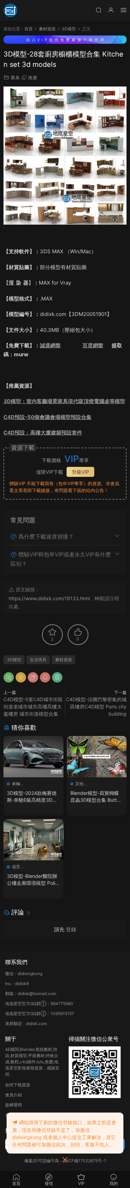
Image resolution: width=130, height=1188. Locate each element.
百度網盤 (93, 345)
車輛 (16, 783)
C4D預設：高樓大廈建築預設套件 (42, 432)
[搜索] (98, 10)
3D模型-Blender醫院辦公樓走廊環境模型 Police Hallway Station (32, 880)
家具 (15, 77)
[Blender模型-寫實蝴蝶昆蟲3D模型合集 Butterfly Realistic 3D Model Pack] (97, 756)
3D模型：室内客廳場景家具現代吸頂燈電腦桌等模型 (64, 401)
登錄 (71, 929)
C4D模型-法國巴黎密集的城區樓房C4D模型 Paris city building (96, 706)
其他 (79, 783)
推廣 (32, 77)
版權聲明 (13, 1104)
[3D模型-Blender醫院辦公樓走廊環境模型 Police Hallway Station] (33, 839)
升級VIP (80, 472)
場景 (16, 866)
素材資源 (63, 659)
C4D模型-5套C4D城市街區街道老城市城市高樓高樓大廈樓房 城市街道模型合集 (33, 706)
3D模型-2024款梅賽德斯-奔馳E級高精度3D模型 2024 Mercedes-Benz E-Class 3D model (33, 796)
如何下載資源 (17, 1084)
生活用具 (38, 659)
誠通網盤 (50, 345)
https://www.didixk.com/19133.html (49, 598)
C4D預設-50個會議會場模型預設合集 (47, 417)
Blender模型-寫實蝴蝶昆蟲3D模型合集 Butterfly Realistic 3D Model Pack (96, 796)
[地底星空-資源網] (10, 10)
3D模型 (14, 659)
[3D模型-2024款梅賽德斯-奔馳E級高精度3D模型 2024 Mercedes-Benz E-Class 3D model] (33, 756)
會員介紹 (13, 1094)
